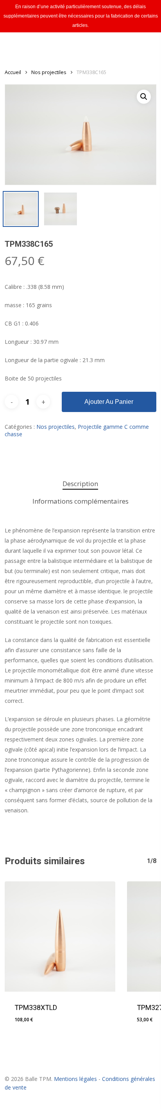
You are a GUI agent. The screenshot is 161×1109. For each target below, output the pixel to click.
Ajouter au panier (108, 401)
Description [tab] (80, 483)
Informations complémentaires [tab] (80, 501)
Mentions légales (75, 1078)
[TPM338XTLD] (60, 936)
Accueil (13, 72)
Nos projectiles (48, 72)
